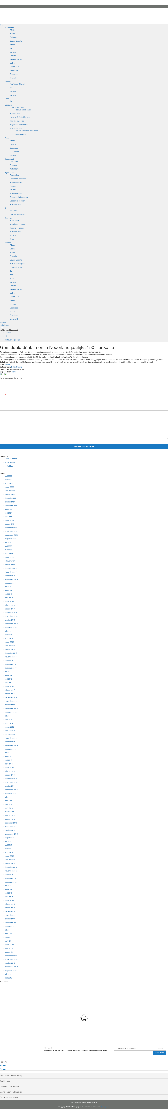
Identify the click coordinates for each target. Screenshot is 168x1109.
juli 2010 (8, 974)
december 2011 (11, 911)
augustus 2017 (10, 668)
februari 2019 (10, 605)
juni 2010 (8, 978)
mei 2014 (8, 804)
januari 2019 (10, 609)
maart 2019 (9, 601)
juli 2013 (8, 841)
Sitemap (103, 1107)
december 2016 (11, 697)
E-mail (3, 395)
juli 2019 (8, 586)
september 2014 (11, 789)
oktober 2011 (10, 918)
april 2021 (9, 516)
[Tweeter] (6, 374)
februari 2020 (10, 561)
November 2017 (11, 656)
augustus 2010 (10, 970)
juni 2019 (8, 590)
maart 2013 (9, 856)
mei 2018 (8, 634)
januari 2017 (10, 693)
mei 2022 (8, 479)
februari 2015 (10, 771)
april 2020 (9, 553)
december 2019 (11, 568)
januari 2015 (10, 775)
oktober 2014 (10, 786)
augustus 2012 (10, 882)
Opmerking (4, 414)
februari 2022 (10, 490)
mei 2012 (8, 893)
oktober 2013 (10, 830)
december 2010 (11, 955)
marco (14, 371)
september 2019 (11, 579)
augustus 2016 (10, 712)
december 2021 (11, 498)
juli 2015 (8, 752)
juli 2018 (8, 631)
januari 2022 (10, 494)
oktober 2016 (10, 704)
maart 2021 (9, 520)
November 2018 (11, 616)
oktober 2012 (10, 874)
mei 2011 (8, 937)
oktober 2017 (10, 660)
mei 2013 (8, 848)
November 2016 (11, 701)
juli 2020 (8, 542)
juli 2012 (8, 885)
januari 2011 (10, 952)
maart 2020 (9, 557)
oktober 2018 (10, 620)
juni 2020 (8, 546)
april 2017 (9, 682)
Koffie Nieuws (16, 367)
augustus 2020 (10, 538)
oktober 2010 (10, 963)
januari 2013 (10, 863)
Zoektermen (5, 1081)
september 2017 (11, 664)
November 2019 (11, 572)
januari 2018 (10, 649)
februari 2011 (10, 948)
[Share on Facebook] (2, 374)
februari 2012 (10, 904)
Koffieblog (9, 466)
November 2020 (11, 531)
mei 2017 (8, 679)
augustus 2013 (10, 837)
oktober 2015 (10, 741)
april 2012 (9, 896)
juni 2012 (8, 889)
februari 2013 (10, 859)
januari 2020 (10, 564)
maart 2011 (9, 944)
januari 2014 (10, 819)
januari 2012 (10, 907)
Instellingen (4, 325)
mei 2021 (8, 513)
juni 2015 (8, 756)
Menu (2, 25)
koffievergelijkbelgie (12, 340)
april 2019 (9, 597)
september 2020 (11, 535)
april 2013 (9, 852)
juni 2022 (8, 476)
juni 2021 (8, 509)
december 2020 (11, 527)
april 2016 (9, 723)
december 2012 (11, 867)
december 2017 (11, 653)
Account (3, 322)
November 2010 (11, 959)
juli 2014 (8, 797)
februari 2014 (10, 815)
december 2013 (11, 823)
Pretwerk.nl (9, 364)
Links (108, 1107)
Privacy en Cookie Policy (11, 1075)
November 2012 (11, 871)
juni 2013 (8, 845)
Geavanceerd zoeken (9, 1086)
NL (6, 336)
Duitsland (8, 332)
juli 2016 (8, 716)
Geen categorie (11, 458)
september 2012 (11, 878)
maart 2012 (9, 900)
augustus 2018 (10, 627)
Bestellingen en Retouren (11, 1091)
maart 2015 (9, 767)
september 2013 (11, 834)
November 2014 (11, 782)
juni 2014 (8, 800)
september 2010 (11, 966)
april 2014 (9, 808)
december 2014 (11, 778)
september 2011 (11, 922)
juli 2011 (8, 930)
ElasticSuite (93, 1102)
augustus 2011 (10, 926)
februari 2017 (10, 690)
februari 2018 (10, 645)
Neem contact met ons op (11, 1097)
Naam (2, 385)
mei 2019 (8, 594)
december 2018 (11, 612)
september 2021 (11, 505)
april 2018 (9, 638)
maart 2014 (9, 811)
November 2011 (11, 915)
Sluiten (3, 1065)
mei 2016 (8, 719)
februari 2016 (10, 730)
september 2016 (11, 708)
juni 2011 (8, 933)
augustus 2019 (10, 583)
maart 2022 (9, 487)
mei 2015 (8, 760)
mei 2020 (8, 549)
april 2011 (9, 941)
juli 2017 (8, 671)
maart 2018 (9, 642)
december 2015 (11, 734)
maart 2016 (9, 727)
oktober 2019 (10, 575)
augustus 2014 (10, 793)
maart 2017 (9, 686)
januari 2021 (10, 524)
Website (3, 405)
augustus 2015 (10, 749)
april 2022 (9, 483)
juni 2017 (8, 675)
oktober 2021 (10, 502)
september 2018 (11, 623)
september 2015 (11, 745)
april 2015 (9, 763)
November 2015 (11, 738)
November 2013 (11, 826)
